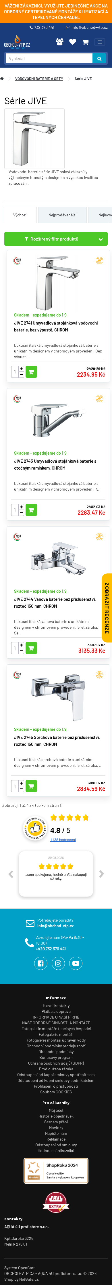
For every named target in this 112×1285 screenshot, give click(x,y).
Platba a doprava (56, 1011)
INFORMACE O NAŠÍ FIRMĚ (56, 1017)
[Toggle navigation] (99, 42)
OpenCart (26, 1267)
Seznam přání (56, 1121)
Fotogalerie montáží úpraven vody (56, 1040)
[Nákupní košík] (85, 42)
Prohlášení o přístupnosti (56, 1086)
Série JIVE (83, 78)
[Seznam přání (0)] (72, 41)
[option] (56, 874)
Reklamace (56, 1139)
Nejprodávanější (62, 214)
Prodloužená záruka (56, 1068)
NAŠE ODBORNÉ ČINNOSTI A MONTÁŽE (56, 1022)
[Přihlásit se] (59, 41)
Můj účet (56, 1110)
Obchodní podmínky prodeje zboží (56, 1045)
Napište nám (56, 1133)
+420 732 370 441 (51, 948)
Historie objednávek (56, 1116)
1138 (63, 839)
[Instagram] (58, 963)
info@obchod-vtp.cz (90, 27)
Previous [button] (10, 874)
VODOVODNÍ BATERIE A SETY (39, 78)
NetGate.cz (28, 1279)
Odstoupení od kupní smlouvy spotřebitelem (56, 1074)
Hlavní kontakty (56, 1005)
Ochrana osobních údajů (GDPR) (56, 1063)
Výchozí (19, 214)
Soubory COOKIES (56, 1091)
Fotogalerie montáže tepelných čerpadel (56, 1028)
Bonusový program (56, 1057)
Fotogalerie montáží (56, 1034)
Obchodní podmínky (56, 1051)
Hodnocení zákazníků (56, 1150)
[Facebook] (40, 963)
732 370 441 (45, 27)
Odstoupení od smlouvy (56, 1144)
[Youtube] (75, 963)
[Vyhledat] (99, 58)
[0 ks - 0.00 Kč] (85, 42)
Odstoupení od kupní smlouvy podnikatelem (56, 1080)
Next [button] (101, 874)
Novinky (56, 1127)
